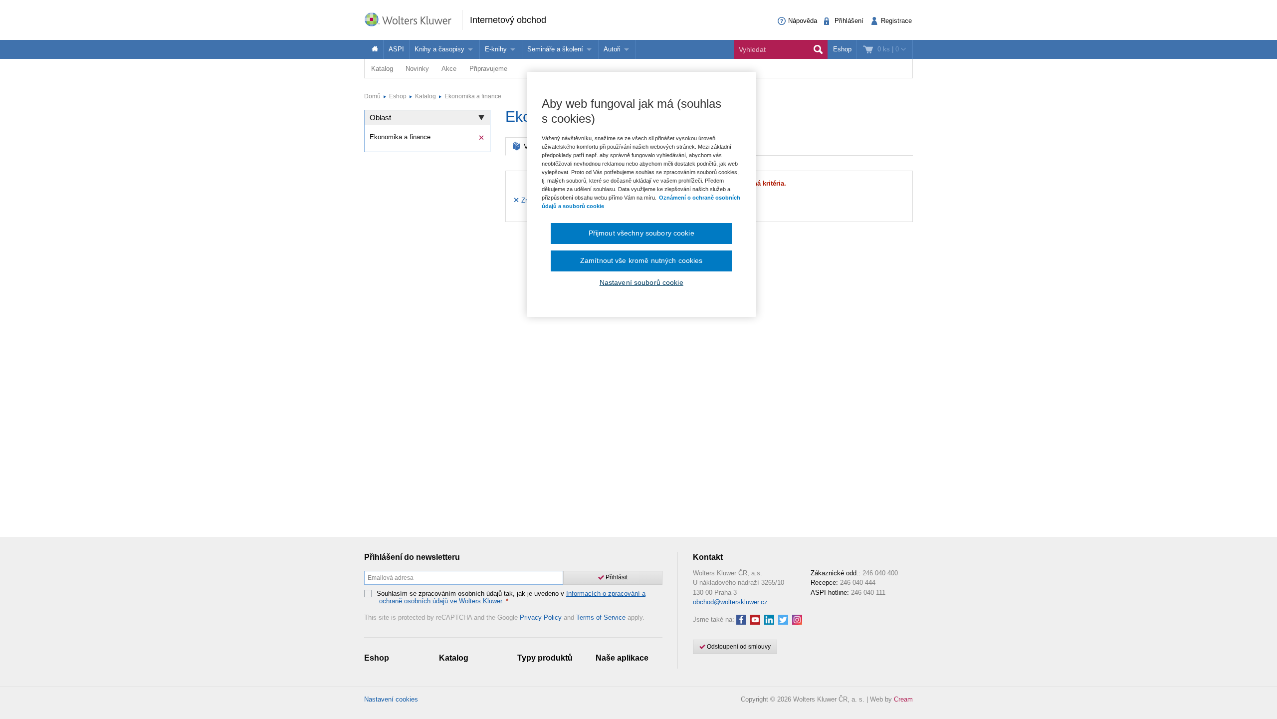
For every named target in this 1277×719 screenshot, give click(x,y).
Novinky (417, 68)
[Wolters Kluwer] (413, 19)
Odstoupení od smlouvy (738, 646)
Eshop (842, 49)
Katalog (382, 68)
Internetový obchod (508, 20)
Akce (448, 68)
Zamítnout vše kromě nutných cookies (641, 260)
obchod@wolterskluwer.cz (730, 602)
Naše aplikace (622, 658)
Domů (372, 96)
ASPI (396, 49)
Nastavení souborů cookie (641, 282)
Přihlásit (616, 577)
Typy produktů (545, 658)
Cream (903, 699)
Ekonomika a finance (472, 96)
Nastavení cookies (391, 699)
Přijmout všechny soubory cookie (641, 233)
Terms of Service (601, 617)
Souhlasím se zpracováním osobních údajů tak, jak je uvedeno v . (511, 597)
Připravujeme (488, 68)
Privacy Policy (541, 617)
